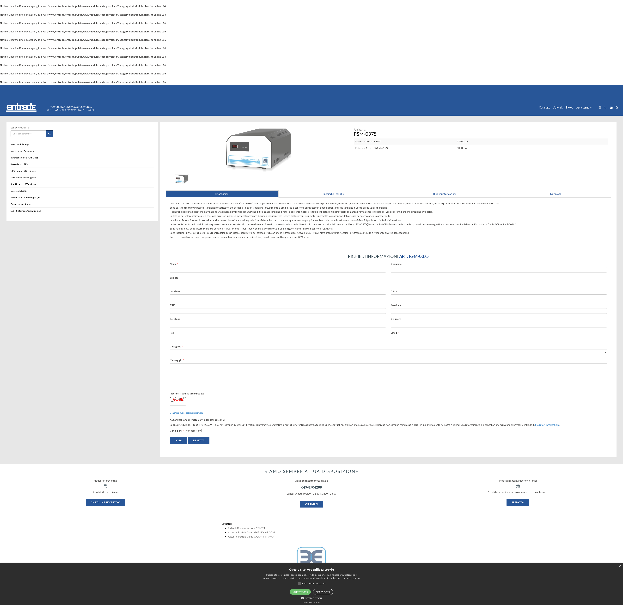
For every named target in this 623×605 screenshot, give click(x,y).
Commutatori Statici (21, 204)
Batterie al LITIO (19, 164)
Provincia (396, 305)
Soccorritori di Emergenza (23, 177)
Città (394, 291)
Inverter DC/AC (19, 190)
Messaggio (177, 360)
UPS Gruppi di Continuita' (23, 170)
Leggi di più (354, 578)
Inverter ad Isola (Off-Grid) (24, 157)
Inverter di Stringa (20, 144)
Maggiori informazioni (547, 424)
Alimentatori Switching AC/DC (26, 197)
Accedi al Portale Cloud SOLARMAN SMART (252, 536)
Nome (174, 263)
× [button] (620, 566)
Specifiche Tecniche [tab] (333, 193)
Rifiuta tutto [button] (323, 592)
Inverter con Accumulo (22, 151)
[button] (299, 584)
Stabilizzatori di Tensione (23, 184)
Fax (172, 332)
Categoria (176, 346)
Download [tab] (555, 193)
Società (174, 277)
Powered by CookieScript (311, 603)
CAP (172, 305)
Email (395, 332)
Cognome (397, 263)
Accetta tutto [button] (300, 592)
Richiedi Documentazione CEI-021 (246, 528)
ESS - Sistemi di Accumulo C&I (26, 210)
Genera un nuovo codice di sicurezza (186, 412)
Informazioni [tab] (222, 193)
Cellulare (396, 318)
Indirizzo (175, 291)
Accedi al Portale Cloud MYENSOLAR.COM (251, 532)
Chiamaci (311, 504)
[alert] (311, 584)
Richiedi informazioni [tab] (444, 193)
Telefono (175, 318)
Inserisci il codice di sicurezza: (187, 393)
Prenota (518, 502)
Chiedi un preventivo (105, 502)
